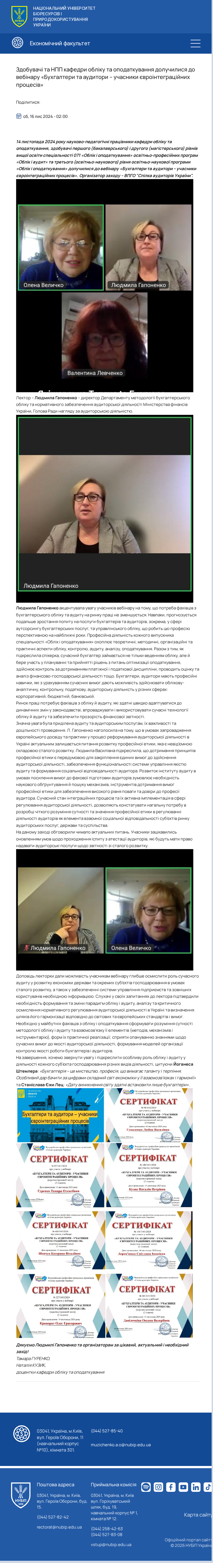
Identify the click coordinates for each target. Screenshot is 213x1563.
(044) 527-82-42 (53, 1517)
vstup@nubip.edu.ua (111, 1544)
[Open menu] (195, 43)
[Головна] (20, 1495)
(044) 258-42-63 (107, 1529)
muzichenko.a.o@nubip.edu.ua (121, 1445)
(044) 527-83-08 (106, 1534)
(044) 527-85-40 (107, 1431)
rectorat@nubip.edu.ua (59, 1527)
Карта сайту (198, 1514)
